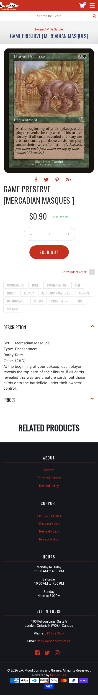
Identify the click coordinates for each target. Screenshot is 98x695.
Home (39, 29)
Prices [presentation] (9, 399)
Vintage (12, 308)
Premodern (59, 300)
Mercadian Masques (56, 292)
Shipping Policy (49, 523)
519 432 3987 (54, 633)
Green (11, 292)
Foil (77, 284)
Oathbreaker (16, 300)
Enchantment (57, 284)
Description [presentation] (14, 327)
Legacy (29, 292)
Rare (79, 300)
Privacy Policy (49, 539)
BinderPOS (58, 675)
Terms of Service (49, 515)
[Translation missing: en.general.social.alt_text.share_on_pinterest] (57, 180)
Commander (15, 284)
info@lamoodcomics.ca (54, 641)
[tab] (49, 329)
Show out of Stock (74, 272)
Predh (38, 300)
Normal (84, 292)
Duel (35, 284)
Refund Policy (49, 531)
